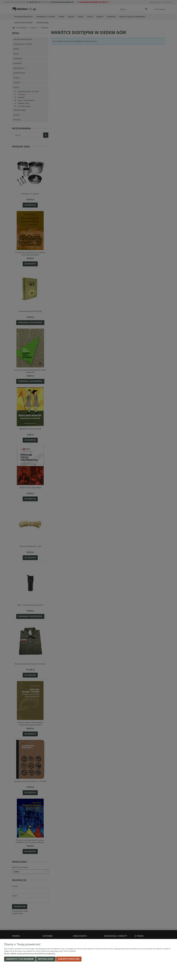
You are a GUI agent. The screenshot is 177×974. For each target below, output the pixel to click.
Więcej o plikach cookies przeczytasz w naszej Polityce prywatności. (29, 953)
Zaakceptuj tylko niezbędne (20, 959)
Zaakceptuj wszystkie (69, 959)
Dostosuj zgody (46, 959)
